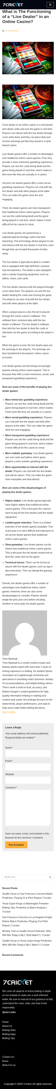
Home (5, 1022)
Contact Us (8, 1057)
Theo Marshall (12, 30)
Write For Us (9, 1065)
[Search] (50, 877)
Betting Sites (9, 1030)
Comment (11, 787)
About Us (7, 1026)
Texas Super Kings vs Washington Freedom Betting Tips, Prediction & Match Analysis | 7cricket (25, 907)
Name (9, 747)
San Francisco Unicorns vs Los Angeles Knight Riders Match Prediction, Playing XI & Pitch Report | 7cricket (27, 921)
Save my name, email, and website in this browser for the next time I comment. (27, 835)
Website (9, 774)
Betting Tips (8, 1038)
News (5, 1061)
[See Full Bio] (17, 712)
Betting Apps (9, 1034)
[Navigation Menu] (50, 4)
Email (9, 761)
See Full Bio (8, 712)
